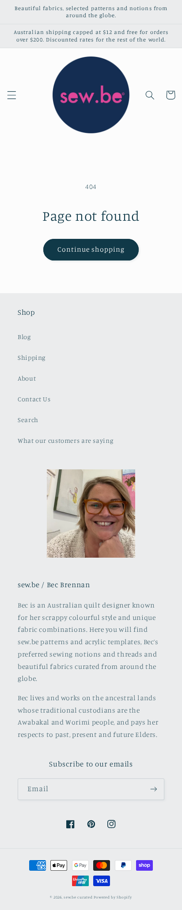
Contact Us (34, 399)
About (27, 378)
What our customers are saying (65, 440)
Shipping (32, 357)
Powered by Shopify (113, 897)
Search (28, 419)
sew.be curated (78, 897)
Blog (24, 336)
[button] (11, 95)
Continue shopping (91, 249)
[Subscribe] (154, 789)
